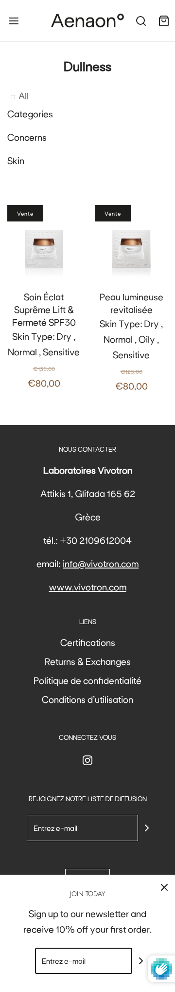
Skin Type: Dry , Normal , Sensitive (44, 339)
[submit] (147, 828)
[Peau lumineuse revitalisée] (131, 241)
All (23, 95)
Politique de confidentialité (87, 680)
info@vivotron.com (101, 563)
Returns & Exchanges (88, 661)
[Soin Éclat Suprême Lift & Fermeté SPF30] (43, 241)
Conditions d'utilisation (87, 699)
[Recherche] (140, 20)
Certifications (87, 642)
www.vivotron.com (87, 586)
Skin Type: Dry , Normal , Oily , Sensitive (131, 341)
